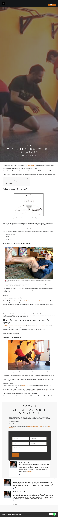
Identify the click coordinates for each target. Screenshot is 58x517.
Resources (29, 145)
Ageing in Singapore (8, 183)
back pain (23, 385)
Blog (53, 2)
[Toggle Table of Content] (27, 178)
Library (4, 515)
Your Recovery (13, 515)
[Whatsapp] (54, 514)
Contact (47, 2)
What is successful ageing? (10, 180)
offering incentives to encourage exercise (40, 390)
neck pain (28, 385)
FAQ (36, 2)
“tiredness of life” (31, 165)
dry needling (39, 426)
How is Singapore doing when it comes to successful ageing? (16, 181)
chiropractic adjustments (32, 426)
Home (16, 2)
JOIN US (51, 4)
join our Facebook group (32, 397)
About (41, 2)
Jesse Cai (26, 155)
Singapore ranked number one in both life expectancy (32, 331)
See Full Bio (29, 471)
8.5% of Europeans (41, 325)
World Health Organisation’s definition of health (33, 300)
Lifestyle (15, 504)
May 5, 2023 (34, 155)
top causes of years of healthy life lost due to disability (24, 232)
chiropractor (41, 387)
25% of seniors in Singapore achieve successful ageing (15, 325)
